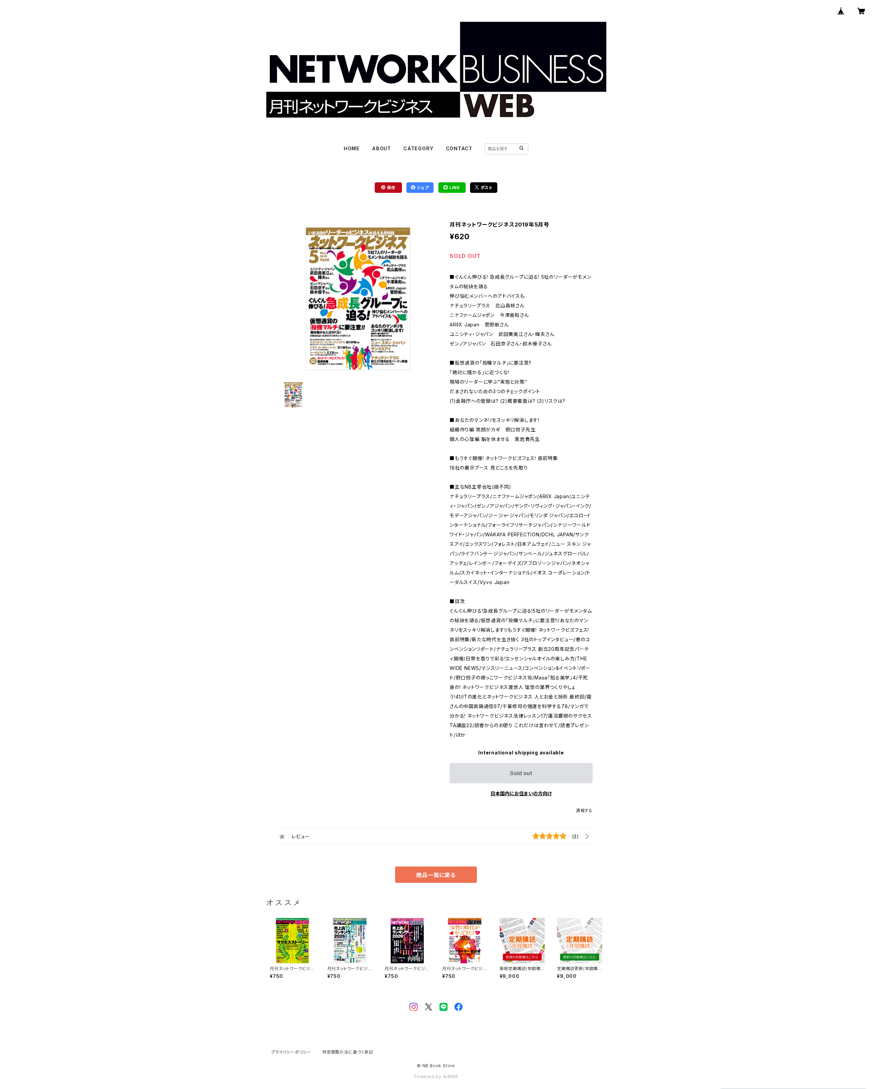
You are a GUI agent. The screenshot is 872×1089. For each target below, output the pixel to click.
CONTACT (459, 148)
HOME (352, 148)
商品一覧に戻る (436, 875)
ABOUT (381, 148)
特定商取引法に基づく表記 (347, 1052)
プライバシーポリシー (291, 1052)
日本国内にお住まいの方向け (521, 793)
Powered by (428, 1076)
